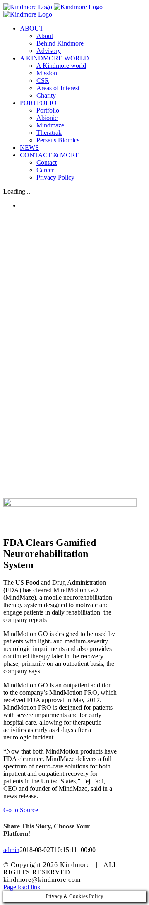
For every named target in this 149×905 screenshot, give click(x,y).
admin (11, 849)
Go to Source (20, 810)
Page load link (22, 887)
